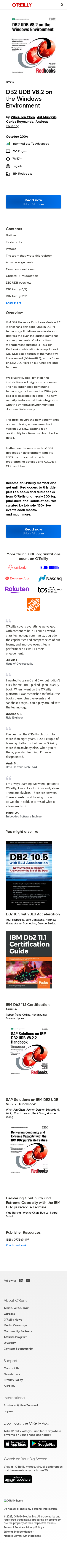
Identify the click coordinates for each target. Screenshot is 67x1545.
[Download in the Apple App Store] (16, 1447)
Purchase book (16, 1245)
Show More (13, 302)
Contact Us (11, 1368)
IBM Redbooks (22, 173)
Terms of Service (13, 1527)
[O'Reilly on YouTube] (28, 1280)
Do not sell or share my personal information (30, 1509)
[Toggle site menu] (4, 4)
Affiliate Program (15, 1337)
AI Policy (9, 1386)
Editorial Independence (18, 1531)
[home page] (22, 4)
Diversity (10, 1343)
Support (10, 1360)
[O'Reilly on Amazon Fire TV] (18, 1482)
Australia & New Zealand (21, 1405)
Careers (9, 1314)
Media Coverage (15, 1325)
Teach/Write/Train (16, 1308)
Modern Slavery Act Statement (22, 1536)
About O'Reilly (15, 1300)
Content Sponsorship (18, 1349)
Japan (8, 1411)
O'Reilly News (13, 1320)
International (14, 1398)
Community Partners (18, 1331)
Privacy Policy (13, 1380)
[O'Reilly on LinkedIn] (21, 1280)
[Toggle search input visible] (62, 4)
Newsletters (12, 1374)
